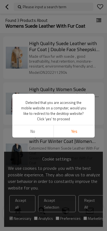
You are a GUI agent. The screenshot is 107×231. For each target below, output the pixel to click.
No (32, 131)
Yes (74, 131)
